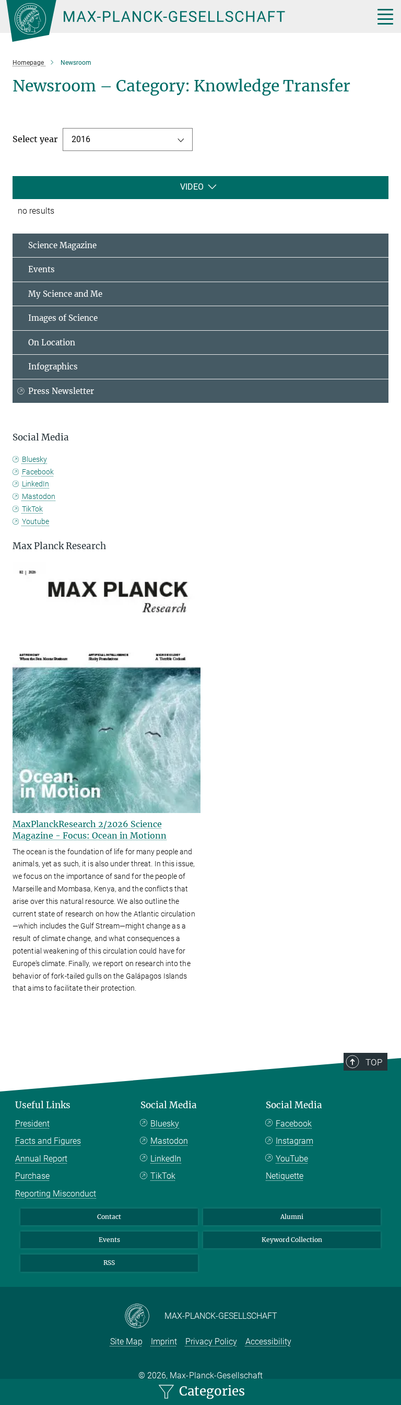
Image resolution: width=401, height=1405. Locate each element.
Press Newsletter (61, 391)
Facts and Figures (48, 1141)
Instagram (294, 1141)
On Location (51, 342)
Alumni (291, 1217)
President (32, 1124)
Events (41, 269)
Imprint (164, 1341)
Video (192, 187)
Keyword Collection (292, 1240)
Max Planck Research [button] (59, 546)
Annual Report (41, 1159)
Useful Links (42, 1105)
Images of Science (63, 318)
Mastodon (38, 496)
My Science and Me (65, 294)
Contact (109, 1217)
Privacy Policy (211, 1341)
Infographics (53, 366)
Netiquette (284, 1176)
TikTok (32, 509)
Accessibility (268, 1341)
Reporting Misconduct (55, 1194)
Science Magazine (62, 245)
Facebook (38, 472)
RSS (109, 1263)
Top (373, 1062)
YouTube (292, 1159)
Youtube (35, 521)
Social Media (168, 1105)
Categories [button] (210, 1391)
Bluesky (34, 459)
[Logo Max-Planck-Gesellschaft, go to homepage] (177, 21)
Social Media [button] (41, 437)
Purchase (32, 1176)
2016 (81, 139)
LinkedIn (35, 484)
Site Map (126, 1341)
